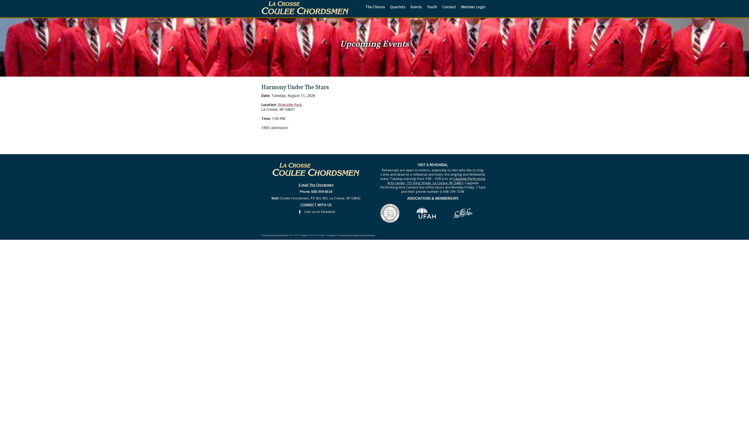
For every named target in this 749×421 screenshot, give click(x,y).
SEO (322, 235)
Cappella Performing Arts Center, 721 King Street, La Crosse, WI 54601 (436, 181)
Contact (449, 6)
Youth (432, 6)
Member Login (473, 6)
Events (416, 6)
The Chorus (375, 6)
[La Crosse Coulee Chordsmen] (305, 13)
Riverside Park (290, 104)
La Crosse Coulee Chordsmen (275, 235)
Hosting (332, 235)
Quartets (397, 6)
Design (304, 235)
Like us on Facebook (319, 212)
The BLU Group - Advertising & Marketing (357, 235)
